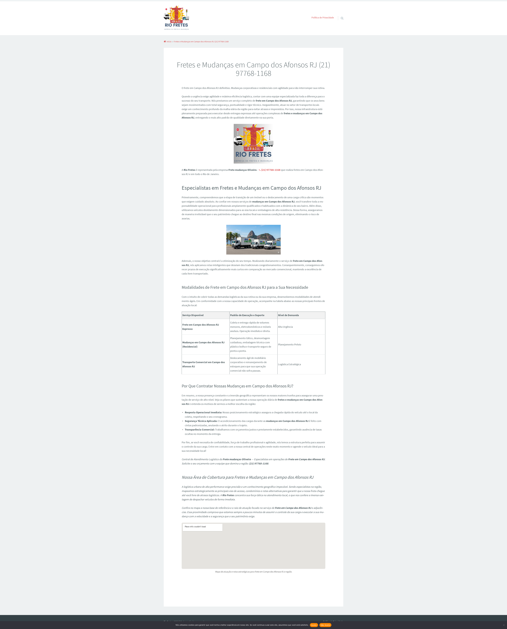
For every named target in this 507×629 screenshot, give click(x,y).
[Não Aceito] (503, 625)
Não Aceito (325, 625)
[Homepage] (176, 18)
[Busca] (339, 15)
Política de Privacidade (322, 17)
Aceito (314, 625)
